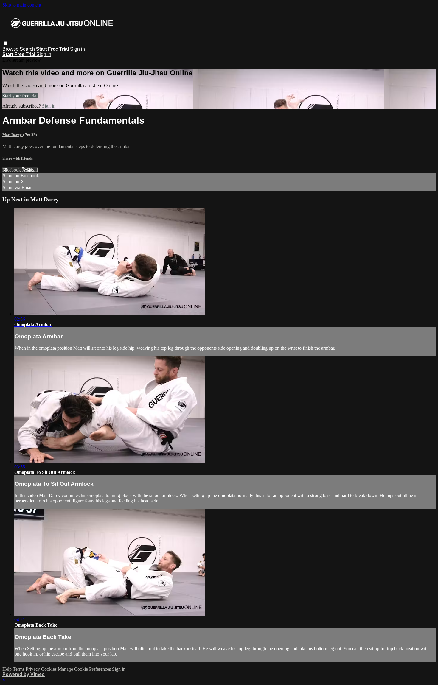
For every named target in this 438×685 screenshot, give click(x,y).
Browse (11, 49)
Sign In (43, 54)
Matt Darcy (12, 135)
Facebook (12, 169)
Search (28, 49)
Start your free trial (20, 95)
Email (32, 169)
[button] (5, 43)
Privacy (33, 669)
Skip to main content (21, 4)
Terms (19, 669)
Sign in (77, 49)
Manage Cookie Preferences (85, 669)
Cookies (49, 669)
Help (7, 669)
